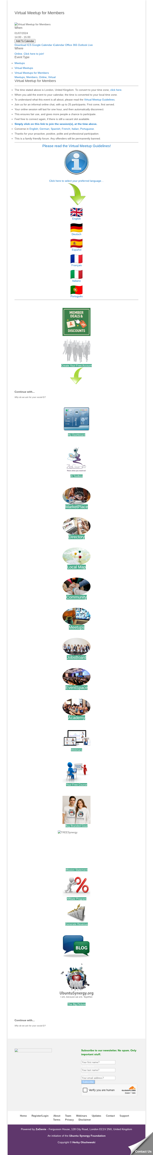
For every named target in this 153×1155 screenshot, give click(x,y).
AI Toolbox (76, 475)
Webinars (76, 749)
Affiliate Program (76, 898)
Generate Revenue (76, 924)
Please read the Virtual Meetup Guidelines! (76, 146)
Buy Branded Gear (76, 825)
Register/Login (40, 1115)
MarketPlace (76, 506)
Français (76, 265)
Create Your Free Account (76, 365)
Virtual (52, 77)
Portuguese (87, 128)
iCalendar (58, 44)
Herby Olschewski (83, 1142)
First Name (87, 1058)
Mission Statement (77, 869)
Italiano (76, 280)
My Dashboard (76, 434)
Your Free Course (76, 784)
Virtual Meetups (24, 67)
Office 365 (71, 44)
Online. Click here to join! (29, 53)
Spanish (55, 128)
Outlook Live (85, 44)
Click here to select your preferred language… (76, 180)
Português (77, 296)
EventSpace (76, 687)
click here (115, 89)
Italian (75, 128)
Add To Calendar (25, 41)
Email (84, 1073)
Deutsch (76, 234)
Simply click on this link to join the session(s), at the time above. (56, 123)
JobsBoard (76, 657)
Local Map (76, 567)
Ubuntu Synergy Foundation (87, 1135)
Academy (76, 717)
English (33, 128)
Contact (110, 1115)
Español (76, 249)
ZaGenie (41, 1129)
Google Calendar (42, 44)
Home (23, 1115)
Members (32, 77)
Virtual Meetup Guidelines (99, 99)
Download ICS (23, 44)
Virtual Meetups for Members (32, 72)
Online (43, 77)
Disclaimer (85, 1119)
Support (124, 1115)
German (44, 128)
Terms (56, 1119)
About (56, 1115)
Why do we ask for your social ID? (30, 397)
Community (76, 597)
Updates (96, 1115)
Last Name (87, 1066)
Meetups (20, 63)
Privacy (69, 1119)
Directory (76, 537)
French (66, 128)
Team (68, 1115)
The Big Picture (77, 1004)
